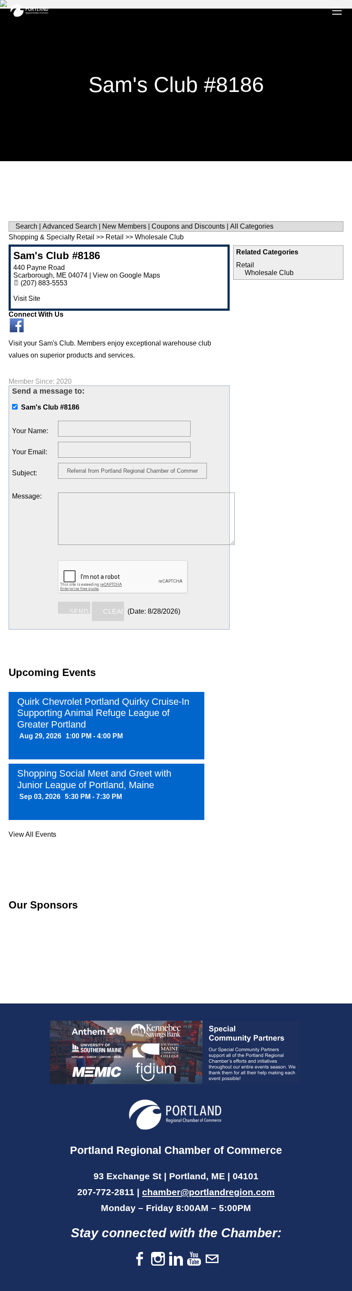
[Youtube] (194, 1259)
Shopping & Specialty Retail (51, 237)
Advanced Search (69, 226)
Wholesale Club (269, 272)
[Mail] (212, 1259)
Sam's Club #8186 (56, 255)
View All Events (32, 834)
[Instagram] (158, 1259)
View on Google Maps (126, 275)
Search (26, 226)
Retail (245, 265)
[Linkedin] (176, 1259)
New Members (124, 226)
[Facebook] (140, 1259)
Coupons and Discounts (188, 226)
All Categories (251, 226)
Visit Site (26, 298)
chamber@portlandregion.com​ (208, 1192)
